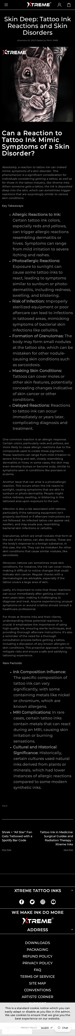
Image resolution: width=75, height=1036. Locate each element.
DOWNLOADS (37, 943)
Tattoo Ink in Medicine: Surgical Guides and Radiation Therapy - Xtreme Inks (56, 838)
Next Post (68, 850)
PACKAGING (37, 949)
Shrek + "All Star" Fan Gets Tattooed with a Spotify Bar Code (17, 836)
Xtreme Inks (38, 4)
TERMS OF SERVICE (37, 976)
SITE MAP (37, 983)
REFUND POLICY (37, 956)
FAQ (37, 970)
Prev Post (6, 850)
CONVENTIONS (37, 990)
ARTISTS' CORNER (37, 997)
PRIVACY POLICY (37, 963)
